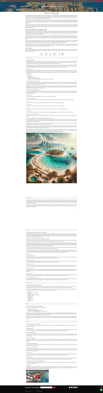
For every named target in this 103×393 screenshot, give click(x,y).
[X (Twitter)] (75, 387)
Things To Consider (29, 282)
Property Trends (28, 57)
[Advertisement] (51, 189)
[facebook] (69, 387)
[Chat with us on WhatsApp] (101, 390)
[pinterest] (77, 387)
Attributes (27, 321)
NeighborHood (28, 197)
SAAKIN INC (34, 391)
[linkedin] (73, 387)
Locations (27, 303)
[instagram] (71, 387)
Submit (54, 387)
